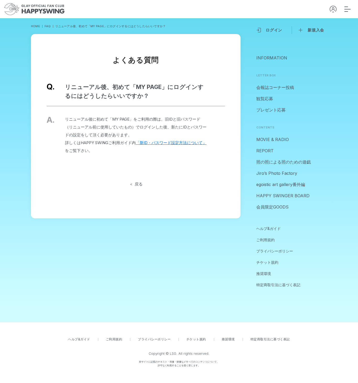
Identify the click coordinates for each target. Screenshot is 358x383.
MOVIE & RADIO (272, 139)
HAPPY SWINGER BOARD (283, 195)
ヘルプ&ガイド (268, 228)
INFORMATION (271, 57)
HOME (35, 26)
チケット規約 (267, 262)
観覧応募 (264, 98)
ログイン (274, 29)
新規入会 (316, 29)
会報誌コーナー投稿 (275, 87)
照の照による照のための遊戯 (283, 162)
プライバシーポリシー (274, 251)
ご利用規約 (265, 240)
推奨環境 (263, 273)
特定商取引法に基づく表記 (278, 285)
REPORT (265, 150)
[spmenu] (347, 9)
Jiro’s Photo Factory (276, 173)
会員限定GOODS (272, 207)
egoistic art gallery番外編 (280, 184)
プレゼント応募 (271, 109)
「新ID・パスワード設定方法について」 (171, 142)
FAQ (48, 26)
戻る (139, 184)
